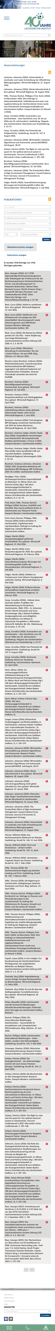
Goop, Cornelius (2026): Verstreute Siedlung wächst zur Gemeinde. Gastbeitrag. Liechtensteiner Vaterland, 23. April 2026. (23, 661)
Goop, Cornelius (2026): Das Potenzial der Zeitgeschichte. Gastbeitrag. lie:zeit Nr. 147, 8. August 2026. (23, 650)
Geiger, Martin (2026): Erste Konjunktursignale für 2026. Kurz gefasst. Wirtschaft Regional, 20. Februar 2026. (23, 552)
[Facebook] (6, 1319)
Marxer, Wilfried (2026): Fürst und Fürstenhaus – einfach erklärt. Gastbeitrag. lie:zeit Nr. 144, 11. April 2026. (21, 849)
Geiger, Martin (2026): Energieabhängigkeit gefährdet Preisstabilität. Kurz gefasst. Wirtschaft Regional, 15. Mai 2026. (22, 540)
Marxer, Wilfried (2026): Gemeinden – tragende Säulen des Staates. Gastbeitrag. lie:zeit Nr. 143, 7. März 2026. (24, 860)
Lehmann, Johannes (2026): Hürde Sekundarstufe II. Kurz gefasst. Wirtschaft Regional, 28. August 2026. (23, 774)
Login (6, 1304)
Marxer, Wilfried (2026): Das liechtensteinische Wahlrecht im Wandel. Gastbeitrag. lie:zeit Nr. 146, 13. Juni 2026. (24, 837)
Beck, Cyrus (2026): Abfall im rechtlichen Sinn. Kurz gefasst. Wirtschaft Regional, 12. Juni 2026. (23, 307)
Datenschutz (9, 1298)
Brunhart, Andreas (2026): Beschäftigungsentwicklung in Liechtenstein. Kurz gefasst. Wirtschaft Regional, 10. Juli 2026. (22, 386)
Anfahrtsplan (9, 1301)
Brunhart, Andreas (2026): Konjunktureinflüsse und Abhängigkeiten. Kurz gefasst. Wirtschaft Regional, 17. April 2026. (24, 398)
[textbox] (26, 212)
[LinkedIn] (11, 1319)
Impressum (8, 1294)
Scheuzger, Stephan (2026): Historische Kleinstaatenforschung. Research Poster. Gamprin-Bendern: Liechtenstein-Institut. (23, 1051)
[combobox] (27, 213)
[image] (38, 21)
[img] (47, 304)
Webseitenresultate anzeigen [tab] (20, 247)
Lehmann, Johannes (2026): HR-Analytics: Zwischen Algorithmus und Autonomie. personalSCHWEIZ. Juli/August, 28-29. (23, 763)
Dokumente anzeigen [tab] (16, 255)
